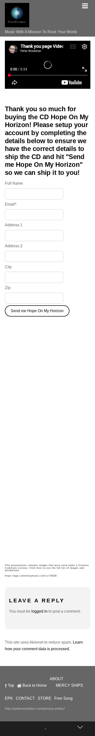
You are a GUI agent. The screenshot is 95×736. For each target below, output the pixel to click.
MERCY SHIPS (69, 685)
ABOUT (56, 679)
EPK (9, 698)
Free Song (63, 698)
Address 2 (13, 246)
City (8, 267)
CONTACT (25, 698)
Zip (7, 288)
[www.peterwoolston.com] (17, 25)
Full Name (14, 183)
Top (10, 685)
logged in (39, 611)
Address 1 (13, 225)
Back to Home (34, 685)
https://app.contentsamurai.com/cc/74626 (31, 576)
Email (10, 204)
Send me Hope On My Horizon (37, 311)
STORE (44, 698)
